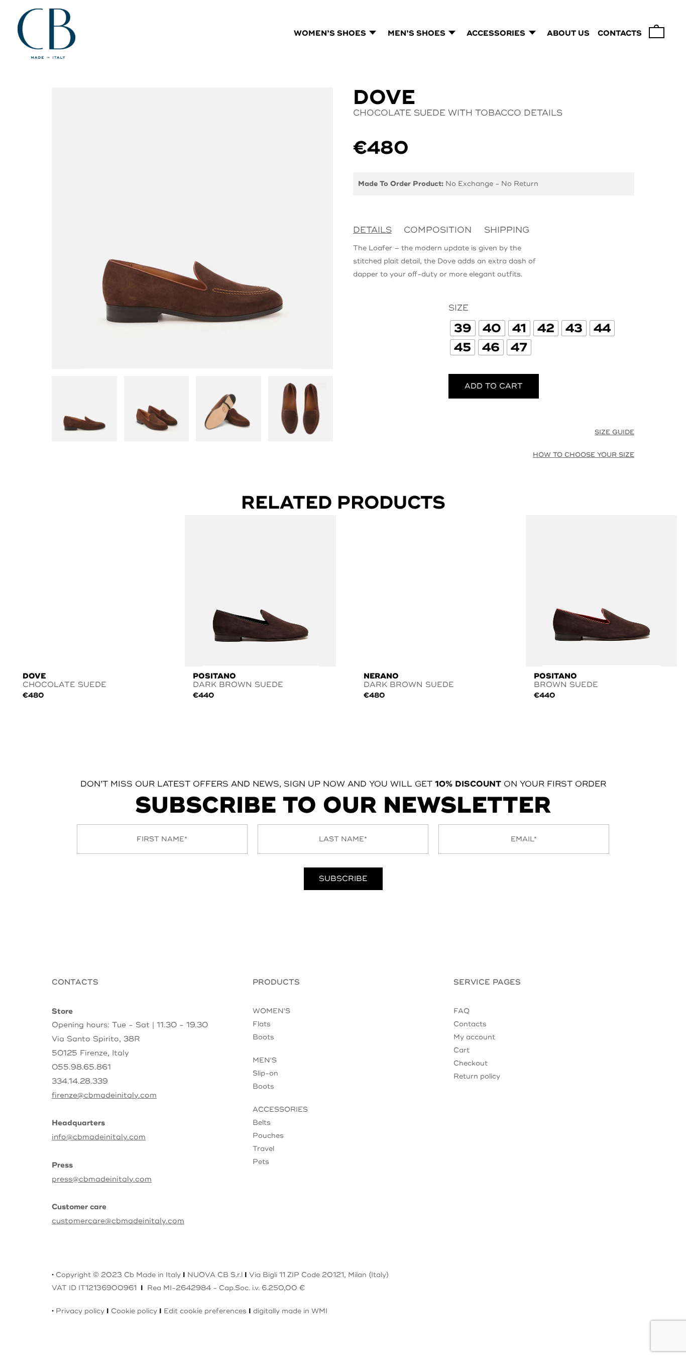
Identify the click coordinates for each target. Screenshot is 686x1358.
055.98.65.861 (81, 1067)
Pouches (268, 1135)
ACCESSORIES (280, 1109)
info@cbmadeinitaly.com (99, 1137)
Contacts (470, 1024)
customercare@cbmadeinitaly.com (118, 1221)
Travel (263, 1148)
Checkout (470, 1063)
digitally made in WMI (290, 1311)
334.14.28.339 (80, 1081)
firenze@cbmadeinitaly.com (104, 1095)
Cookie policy (134, 1311)
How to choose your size (583, 455)
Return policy (476, 1076)
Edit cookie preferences (205, 1311)
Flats (262, 1024)
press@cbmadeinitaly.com (102, 1179)
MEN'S (265, 1060)
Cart (461, 1050)
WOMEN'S (271, 1011)
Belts (262, 1122)
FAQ (461, 1011)
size (458, 308)
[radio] (462, 328)
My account (474, 1037)
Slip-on (265, 1073)
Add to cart (494, 386)
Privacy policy (80, 1311)
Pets (261, 1161)
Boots (263, 1037)
